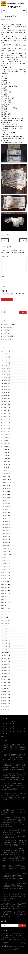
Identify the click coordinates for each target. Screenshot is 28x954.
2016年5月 (4, 605)
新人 (19, 946)
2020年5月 (4, 461)
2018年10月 (4, 518)
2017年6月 (4, 566)
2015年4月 (4, 644)
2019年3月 (4, 503)
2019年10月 (4, 482)
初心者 (22, 939)
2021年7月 (4, 419)
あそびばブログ (14, 7)
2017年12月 (4, 548)
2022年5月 (4, 390)
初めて (19, 939)
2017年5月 (4, 569)
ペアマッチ (10, 935)
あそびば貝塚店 (5, 333)
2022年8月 (4, 381)
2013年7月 (4, 706)
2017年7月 (4, 563)
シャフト (19, 933)
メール (4, 281)
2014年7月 (4, 671)
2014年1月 (4, 689)
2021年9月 (4, 414)
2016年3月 (4, 611)
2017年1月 (4, 581)
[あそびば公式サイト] (3, 5)
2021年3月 (4, 431)
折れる (12, 946)
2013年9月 (4, 700)
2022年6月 (4, 387)
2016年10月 (4, 590)
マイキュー (20, 935)
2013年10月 (4, 697)
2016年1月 (4, 617)
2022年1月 (4, 402)
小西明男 (22, 860)
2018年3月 (4, 539)
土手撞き (18, 943)
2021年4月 (4, 428)
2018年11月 (4, 515)
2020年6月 (4, 458)
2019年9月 (4, 485)
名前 (3, 276)
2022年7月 (4, 384)
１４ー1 (6, 951)
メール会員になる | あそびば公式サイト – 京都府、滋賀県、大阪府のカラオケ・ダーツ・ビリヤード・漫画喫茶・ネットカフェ (13, 810)
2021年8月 (4, 417)
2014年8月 (4, 668)
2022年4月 (4, 393)
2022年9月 (4, 378)
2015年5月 (4, 641)
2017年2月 (4, 578)
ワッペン (22, 937)
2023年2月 (4, 363)
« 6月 (2, 736)
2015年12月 (4, 620)
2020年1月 (4, 473)
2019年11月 (4, 479)
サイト (3, 286)
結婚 (12, 949)
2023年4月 (4, 357)
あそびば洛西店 (5, 327)
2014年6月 (4, 674)
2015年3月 (4, 647)
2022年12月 (4, 369)
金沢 (23, 949)
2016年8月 (4, 596)
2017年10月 (4, 554)
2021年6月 (4, 422)
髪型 (4, 951)
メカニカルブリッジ (10, 937)
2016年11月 (4, 587)
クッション (8, 933)
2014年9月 (4, 665)
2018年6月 (4, 530)
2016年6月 (4, 602)
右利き (14, 943)
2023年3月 (4, 360)
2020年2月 (4, 470)
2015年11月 (4, 623)
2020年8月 (4, 452)
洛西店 (24, 946)
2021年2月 (4, 434)
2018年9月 (4, 521)
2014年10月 (4, 662)
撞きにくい (16, 946)
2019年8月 (4, 488)
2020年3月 (4, 467)
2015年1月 (4, 653)
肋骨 (14, 949)
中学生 (4, 940)
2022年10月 (4, 375)
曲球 (21, 946)
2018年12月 (4, 512)
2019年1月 (4, 509)
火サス (2, 949)
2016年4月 (4, 608)
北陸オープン (8, 943)
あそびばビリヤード (6, 324)
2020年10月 (4, 446)
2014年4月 (4, 680)
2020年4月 (4, 464)
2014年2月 (4, 686)
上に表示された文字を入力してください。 (14, 294)
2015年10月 (4, 626)
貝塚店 (17, 949)
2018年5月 (4, 533)
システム (16, 933)
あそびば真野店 (5, 330)
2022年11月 (4, 372)
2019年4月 (4, 500)
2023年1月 (4, 366)
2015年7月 (4, 635)
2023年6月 (4, 351)
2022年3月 (4, 396)
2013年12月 (4, 692)
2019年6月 (4, 494)
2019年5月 (4, 497)
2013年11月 (4, 694)
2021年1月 (4, 437)
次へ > (23, 240)
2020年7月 (4, 455)
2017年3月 (4, 575)
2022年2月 (4, 399)
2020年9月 (4, 449)
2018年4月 (4, 536)
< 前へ (5, 240)
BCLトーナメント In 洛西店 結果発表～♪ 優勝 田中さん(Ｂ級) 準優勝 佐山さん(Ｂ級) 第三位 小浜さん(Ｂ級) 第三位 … (13, 866)
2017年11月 (4, 551)
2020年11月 (4, 443)
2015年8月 (4, 632)
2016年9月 (4, 593)
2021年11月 (4, 408)
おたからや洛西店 (5, 234)
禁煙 (10, 949)
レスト (19, 937)
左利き (7, 946)
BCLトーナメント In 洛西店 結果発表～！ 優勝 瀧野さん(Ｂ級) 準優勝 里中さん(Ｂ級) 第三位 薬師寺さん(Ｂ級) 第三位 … (13, 858)
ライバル (15, 937)
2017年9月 (4, 557)
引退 (10, 946)
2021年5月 (4, 425)
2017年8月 (4, 560)
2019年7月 (4, 491)
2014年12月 (4, 656)
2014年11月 (4, 659)
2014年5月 (4, 677)
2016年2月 (4, 614)
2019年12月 (4, 476)
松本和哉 (3, 814)
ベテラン (4, 935)
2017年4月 (4, 572)
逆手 (21, 949)
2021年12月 (4, 405)
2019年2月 (4, 506)
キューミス (3, 933)
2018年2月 (4, 542)
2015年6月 (4, 638)
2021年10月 (4, 411)
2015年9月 (4, 629)
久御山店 (10, 940)
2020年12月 (4, 440)
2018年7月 (4, 527)
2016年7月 (4, 599)
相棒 (5, 949)
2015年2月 (4, 650)
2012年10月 (4, 709)
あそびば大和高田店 (6, 336)
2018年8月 (4, 524)
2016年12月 (4, 584)
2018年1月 (4, 545)
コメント (4, 256)
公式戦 (15, 939)
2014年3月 (4, 683)
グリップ (12, 933)
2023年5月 (4, 354)
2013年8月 (4, 703)
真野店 (7, 949)
